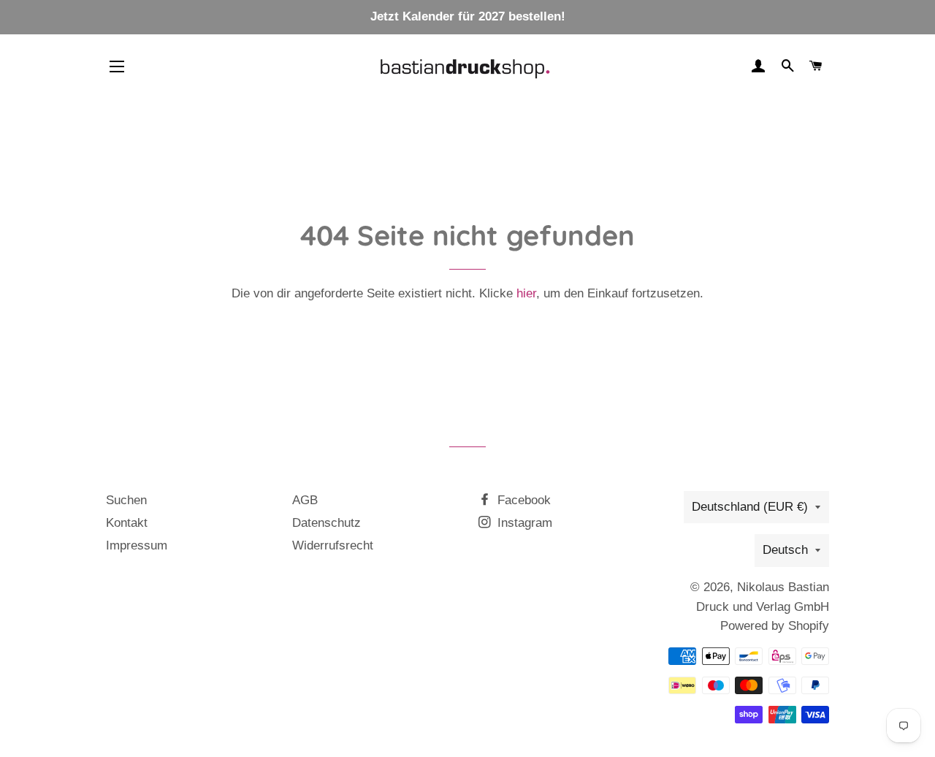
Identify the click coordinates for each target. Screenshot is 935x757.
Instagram (523, 523)
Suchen (126, 500)
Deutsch (785, 550)
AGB (305, 500)
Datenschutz (326, 523)
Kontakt (127, 523)
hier (526, 293)
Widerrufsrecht (332, 545)
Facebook (522, 500)
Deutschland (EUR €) (750, 507)
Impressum (136, 545)
